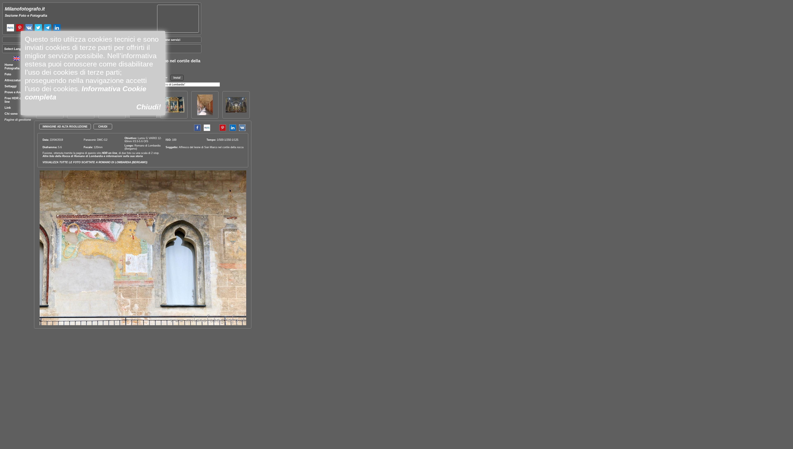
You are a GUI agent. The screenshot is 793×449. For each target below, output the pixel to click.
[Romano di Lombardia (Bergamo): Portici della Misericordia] (205, 114)
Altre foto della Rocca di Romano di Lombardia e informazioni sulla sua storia (93, 156)
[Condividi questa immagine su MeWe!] (207, 130)
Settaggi (11, 86)
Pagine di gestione (17, 119)
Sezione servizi (169, 39)
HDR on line (109, 153)
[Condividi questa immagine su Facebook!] (196, 130)
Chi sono (11, 113)
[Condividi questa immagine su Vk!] (242, 130)
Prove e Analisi (15, 92)
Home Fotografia (12, 66)
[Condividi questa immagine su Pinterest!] (219, 130)
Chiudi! (148, 107)
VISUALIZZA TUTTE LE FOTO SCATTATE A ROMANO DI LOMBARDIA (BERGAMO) (95, 162)
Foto (8, 74)
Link (8, 107)
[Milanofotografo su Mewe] (10, 31)
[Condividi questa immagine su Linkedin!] (231, 130)
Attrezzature (14, 80)
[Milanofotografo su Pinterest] (19, 31)
